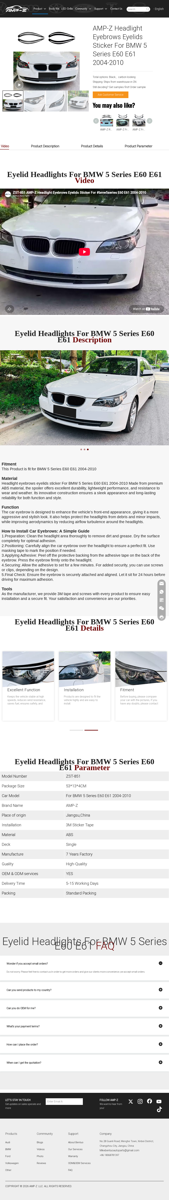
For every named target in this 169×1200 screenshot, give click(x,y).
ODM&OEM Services (79, 1163)
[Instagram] (140, 1102)
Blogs (40, 1142)
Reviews (41, 1163)
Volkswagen (12, 1163)
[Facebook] (149, 1102)
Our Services (75, 1149)
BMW (8, 1149)
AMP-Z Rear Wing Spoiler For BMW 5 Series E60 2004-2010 (106, 129)
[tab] (81, 449)
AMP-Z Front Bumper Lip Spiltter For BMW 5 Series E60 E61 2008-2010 (122, 129)
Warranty (73, 1156)
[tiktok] (159, 1110)
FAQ (70, 1170)
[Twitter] (131, 1102)
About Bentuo (75, 1142)
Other (8, 1170)
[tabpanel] (84, 397)
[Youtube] (159, 1102)
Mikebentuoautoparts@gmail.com (119, 1150)
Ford (7, 1156)
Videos (41, 1149)
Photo (40, 1156)
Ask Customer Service (110, 94)
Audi (7, 1142)
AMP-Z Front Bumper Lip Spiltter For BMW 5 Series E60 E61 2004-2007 (139, 129)
